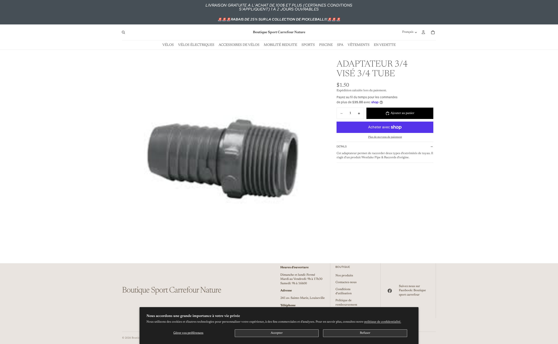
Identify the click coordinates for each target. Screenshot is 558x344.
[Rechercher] (123, 32)
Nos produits (344, 275)
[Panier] (433, 32)
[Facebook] (389, 290)
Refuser (365, 333)
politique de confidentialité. (382, 321)
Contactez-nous (346, 282)
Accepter (277, 333)
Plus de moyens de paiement (385, 137)
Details (342, 146)
